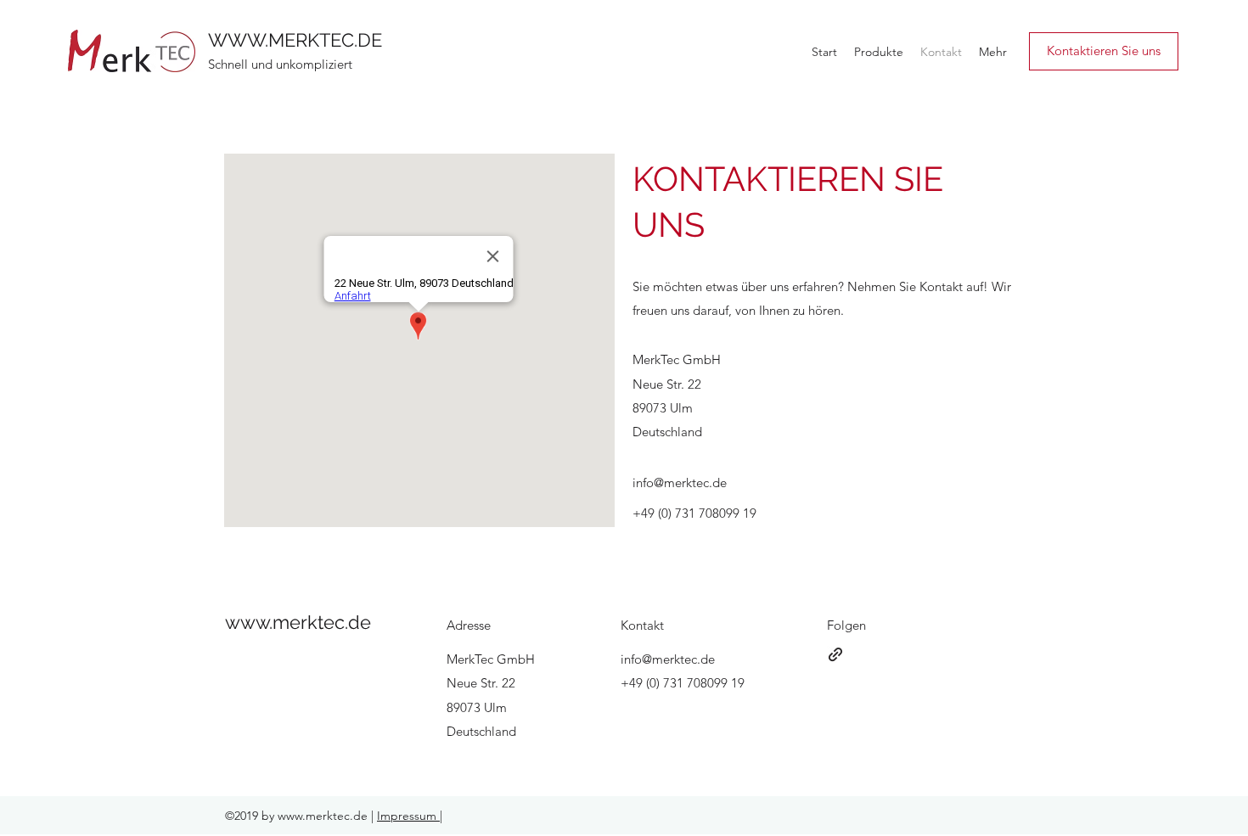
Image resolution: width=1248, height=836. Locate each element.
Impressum (408, 815)
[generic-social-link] (835, 654)
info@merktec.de (679, 482)
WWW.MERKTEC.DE (295, 40)
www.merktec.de (298, 622)
